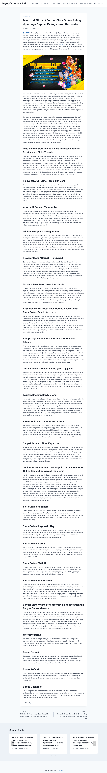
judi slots (62, 44)
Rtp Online (66, 3)
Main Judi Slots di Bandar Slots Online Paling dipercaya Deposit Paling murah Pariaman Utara (72, 714)
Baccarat (35, 3)
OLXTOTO (26, 33)
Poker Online (56, 3)
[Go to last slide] (12, 743)
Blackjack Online (45, 3)
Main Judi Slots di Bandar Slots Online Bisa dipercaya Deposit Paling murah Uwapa (34, 713)
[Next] (94, 743)
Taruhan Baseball (86, 3)
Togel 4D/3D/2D (99, 3)
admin (26, 28)
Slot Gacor (74, 3)
